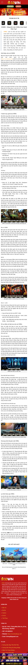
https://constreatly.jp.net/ (7, 59)
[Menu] (2, 2)
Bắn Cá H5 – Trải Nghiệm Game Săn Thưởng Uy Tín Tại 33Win (14, 564)
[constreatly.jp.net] (14, 2)
